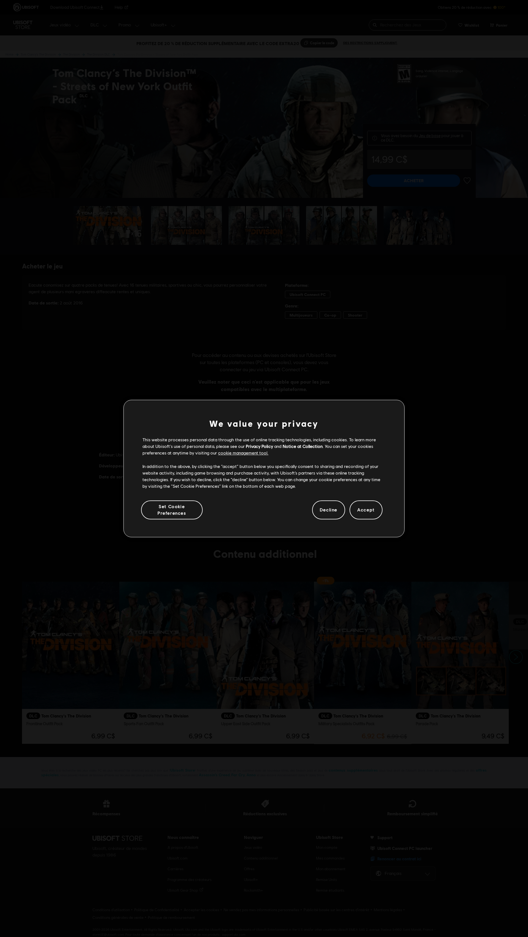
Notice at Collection (303, 446)
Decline (328, 509)
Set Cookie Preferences (172, 509)
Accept (366, 509)
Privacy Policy (259, 446)
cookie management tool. (243, 453)
